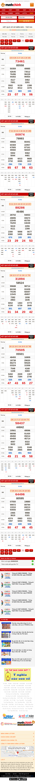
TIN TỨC (31, 10)
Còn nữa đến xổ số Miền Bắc (18, 30)
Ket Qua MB (21, 687)
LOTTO (24, 13)
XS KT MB (4, 704)
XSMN (3, 10)
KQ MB (13, 685)
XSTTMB (6, 700)
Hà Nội (20, 53)
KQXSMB (28, 692)
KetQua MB (14, 689)
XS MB (5, 683)
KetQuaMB (28, 687)
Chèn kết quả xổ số (24, 773)
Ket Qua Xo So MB (11, 696)
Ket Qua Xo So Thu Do (18, 708)
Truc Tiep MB (20, 700)
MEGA (3, 13)
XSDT (24, 10)
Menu (32, 3)
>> (10, 43)
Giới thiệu (7, 773)
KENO (31, 13)
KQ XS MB (28, 685)
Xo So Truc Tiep (23, 710)
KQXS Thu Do (29, 706)
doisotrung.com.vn (19, 1)
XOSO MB (15, 683)
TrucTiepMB (28, 700)
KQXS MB (7, 687)
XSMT (10, 10)
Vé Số (9, 116)
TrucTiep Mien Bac (8, 702)
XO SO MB (29, 683)
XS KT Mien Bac (19, 704)
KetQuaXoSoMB (24, 694)
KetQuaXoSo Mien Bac (23, 696)
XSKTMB (11, 704)
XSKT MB (29, 702)
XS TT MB (12, 700)
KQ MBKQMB (20, 685)
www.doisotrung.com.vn (17, 50)
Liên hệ (14, 773)
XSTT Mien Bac (28, 698)
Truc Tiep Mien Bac (20, 702)
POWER (10, 13)
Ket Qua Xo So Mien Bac (12, 694)
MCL (32, 776)
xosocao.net (26, 1)
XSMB (17, 10)
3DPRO (17, 13)
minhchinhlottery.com (9, 1)
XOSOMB (22, 683)
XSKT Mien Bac (29, 704)
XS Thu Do (5, 706)
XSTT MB (20, 698)
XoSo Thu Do (21, 706)
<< (2, 40)
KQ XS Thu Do (7, 708)
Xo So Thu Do (12, 706)
